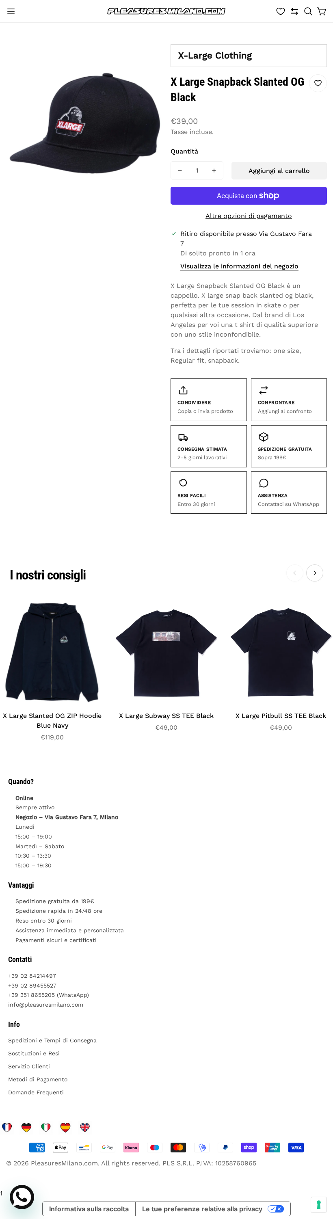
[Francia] (7, 1128)
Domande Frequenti (36, 1092)
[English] (85, 1128)
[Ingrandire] (149, 52)
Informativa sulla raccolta (89, 1209)
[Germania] (26, 1128)
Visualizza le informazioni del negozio (239, 266)
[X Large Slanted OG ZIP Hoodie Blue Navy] (52, 652)
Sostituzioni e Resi (34, 1053)
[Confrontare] (294, 11)
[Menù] (11, 11)
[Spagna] (65, 1128)
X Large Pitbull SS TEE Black (281, 716)
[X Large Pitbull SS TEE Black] (281, 652)
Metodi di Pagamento (37, 1079)
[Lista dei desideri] (280, 11)
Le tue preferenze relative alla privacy (202, 1209)
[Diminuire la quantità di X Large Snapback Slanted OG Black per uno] (180, 170)
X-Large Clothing (215, 55)
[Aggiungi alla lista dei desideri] (318, 83)
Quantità (184, 151)
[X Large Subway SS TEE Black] (166, 652)
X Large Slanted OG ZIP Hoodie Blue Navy (52, 720)
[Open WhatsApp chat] (22, 1197)
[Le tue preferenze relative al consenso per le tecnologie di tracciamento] (319, 1205)
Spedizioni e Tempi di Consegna (52, 1040)
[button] (308, 11)
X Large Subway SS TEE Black (166, 716)
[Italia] (46, 1128)
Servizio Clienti (29, 1066)
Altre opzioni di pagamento (248, 216)
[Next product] (314, 572)
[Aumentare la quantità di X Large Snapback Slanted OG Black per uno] (214, 170)
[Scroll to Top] (317, 1174)
